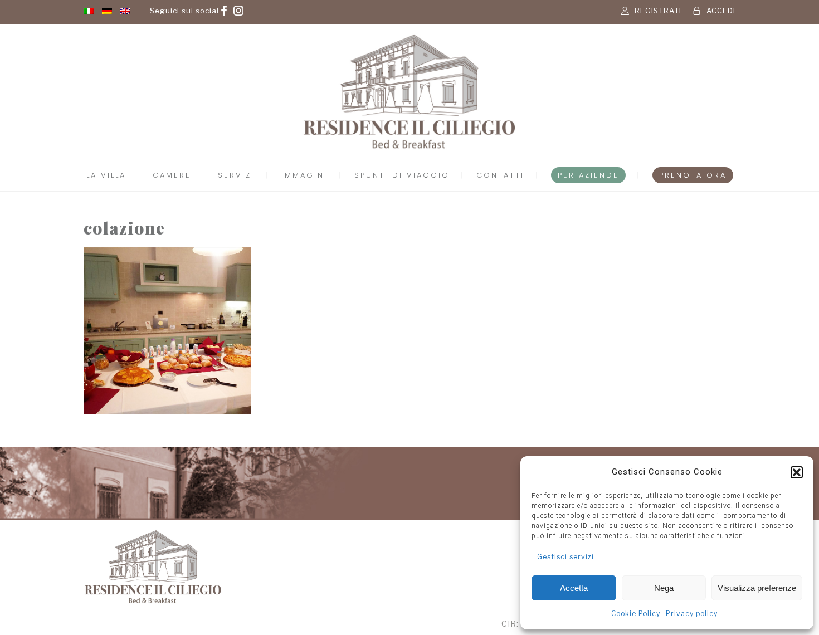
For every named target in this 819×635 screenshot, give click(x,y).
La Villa (106, 175)
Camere (172, 175)
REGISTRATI (658, 10)
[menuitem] (89, 10)
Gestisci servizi (565, 557)
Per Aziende (588, 175)
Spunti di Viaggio (402, 175)
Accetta (574, 588)
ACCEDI (720, 10)
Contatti (500, 175)
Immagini (304, 175)
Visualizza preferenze (757, 588)
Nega (664, 588)
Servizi (236, 175)
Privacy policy (692, 613)
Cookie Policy (635, 613)
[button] (796, 472)
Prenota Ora (693, 175)
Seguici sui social (184, 10)
